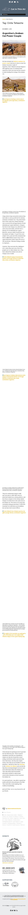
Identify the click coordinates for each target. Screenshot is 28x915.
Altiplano (20, 815)
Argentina (16, 818)
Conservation (16, 820)
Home (3, 19)
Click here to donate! (7, 862)
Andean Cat (5, 816)
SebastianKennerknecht (14, 808)
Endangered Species (7, 821)
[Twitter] (12, 2)
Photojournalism (12, 823)
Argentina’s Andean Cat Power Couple (12, 34)
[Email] (14, 2)
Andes (11, 818)
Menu (6, 14)
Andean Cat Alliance (11, 766)
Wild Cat (23, 825)
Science (4, 825)
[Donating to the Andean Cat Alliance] (14, 844)
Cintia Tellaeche (8, 820)
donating (21, 764)
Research (19, 823)
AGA (5, 815)
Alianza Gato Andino (12, 815)
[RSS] (17, 2)
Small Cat (9, 825)
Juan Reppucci (16, 821)
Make (7, 905)
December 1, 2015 (7, 29)
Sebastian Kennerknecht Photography (18, 899)
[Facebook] (10, 2)
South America (16, 825)
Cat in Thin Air (7, 812)
